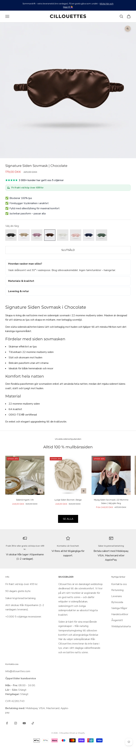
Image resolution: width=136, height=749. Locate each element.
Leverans (116, 596)
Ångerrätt (117, 620)
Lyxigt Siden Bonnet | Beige (68, 500)
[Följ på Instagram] (15, 723)
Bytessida (117, 602)
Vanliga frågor (119, 608)
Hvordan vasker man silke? (25, 264)
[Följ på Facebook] (7, 723)
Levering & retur (18, 291)
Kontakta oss (119, 584)
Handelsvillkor (119, 614)
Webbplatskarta (121, 626)
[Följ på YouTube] (24, 723)
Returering (117, 590)
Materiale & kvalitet (21, 281)
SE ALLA (68, 518)
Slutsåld (68, 249)
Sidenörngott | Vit (25, 500)
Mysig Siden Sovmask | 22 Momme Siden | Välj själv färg (111, 501)
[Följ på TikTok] (32, 723)
